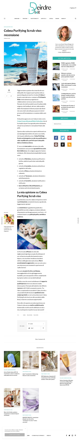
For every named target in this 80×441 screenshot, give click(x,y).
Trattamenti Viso (27, 371)
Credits (49, 435)
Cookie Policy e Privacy (38, 435)
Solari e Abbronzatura (10, 369)
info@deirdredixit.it (66, 52)
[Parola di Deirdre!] (40, 8)
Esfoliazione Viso (8, 26)
